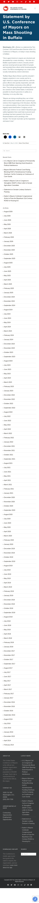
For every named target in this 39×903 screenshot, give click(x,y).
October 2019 (8, 557)
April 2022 (7, 429)
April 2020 (7, 531)
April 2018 (7, 634)
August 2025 (8, 263)
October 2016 (8, 710)
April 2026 (7, 228)
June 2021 (7, 472)
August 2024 (8, 309)
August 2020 (8, 514)
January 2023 (8, 391)
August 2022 (8, 412)
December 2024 (9, 297)
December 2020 (9, 497)
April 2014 (7, 740)
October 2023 (8, 352)
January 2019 (8, 595)
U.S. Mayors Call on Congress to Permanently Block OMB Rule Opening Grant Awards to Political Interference (19, 163)
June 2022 (7, 420)
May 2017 (7, 681)
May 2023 (7, 373)
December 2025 (9, 245)
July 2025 (7, 267)
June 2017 (7, 676)
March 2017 (8, 689)
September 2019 (9, 561)
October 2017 (8, 659)
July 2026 (7, 216)
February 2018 (9, 642)
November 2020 (9, 501)
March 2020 (8, 536)
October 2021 (8, 455)
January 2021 (8, 493)
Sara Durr (6, 143)
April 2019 (7, 583)
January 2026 (8, 241)
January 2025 (8, 292)
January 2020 (8, 544)
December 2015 (9, 736)
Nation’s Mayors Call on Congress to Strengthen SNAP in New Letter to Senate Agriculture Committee (18, 183)
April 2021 (7, 480)
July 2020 (7, 519)
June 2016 (7, 728)
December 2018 (9, 600)
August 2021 (8, 463)
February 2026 (9, 237)
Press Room (25, 143)
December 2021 (9, 446)
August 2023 (8, 361)
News (20, 143)
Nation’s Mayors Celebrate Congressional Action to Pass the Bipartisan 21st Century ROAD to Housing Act (18, 198)
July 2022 (7, 416)
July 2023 (7, 365)
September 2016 (9, 715)
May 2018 (7, 629)
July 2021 (7, 467)
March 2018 (8, 638)
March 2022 (8, 433)
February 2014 (9, 745)
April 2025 (7, 280)
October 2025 (8, 254)
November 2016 (9, 706)
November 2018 (9, 604)
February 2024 (9, 335)
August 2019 (8, 565)
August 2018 (8, 617)
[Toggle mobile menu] (35, 8)
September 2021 (9, 459)
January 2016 (8, 732)
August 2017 (8, 668)
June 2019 (7, 574)
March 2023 (8, 382)
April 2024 (7, 327)
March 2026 (8, 233)
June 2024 (7, 318)
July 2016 (7, 723)
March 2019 (8, 587)
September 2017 (9, 664)
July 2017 (7, 672)
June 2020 (7, 523)
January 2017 (8, 698)
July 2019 (7, 570)
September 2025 (9, 258)
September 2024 (9, 305)
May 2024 (7, 322)
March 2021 (8, 484)
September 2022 (9, 408)
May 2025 (7, 275)
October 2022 (8, 403)
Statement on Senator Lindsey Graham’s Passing (28, 821)
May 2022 (7, 425)
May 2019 (7, 578)
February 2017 (9, 693)
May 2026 (7, 224)
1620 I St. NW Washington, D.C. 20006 (9, 795)
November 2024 (9, 301)
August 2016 (8, 719)
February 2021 (9, 489)
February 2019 (9, 591)
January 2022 (8, 442)
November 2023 (9, 348)
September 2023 (9, 356)
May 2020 (7, 527)
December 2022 (9, 395)
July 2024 (7, 314)
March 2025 (8, 284)
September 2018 (9, 612)
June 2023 (7, 369)
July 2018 (7, 621)
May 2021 (7, 476)
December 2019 (9, 548)
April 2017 (7, 685)
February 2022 (9, 437)
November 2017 (9, 655)
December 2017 (9, 651)
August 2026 (8, 211)
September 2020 (9, 510)
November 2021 (9, 450)
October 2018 (8, 608)
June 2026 (7, 220)
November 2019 (9, 553)
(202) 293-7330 (8, 799)
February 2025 (9, 288)
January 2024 (8, 339)
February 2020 (9, 540)
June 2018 (7, 625)
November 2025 (9, 250)
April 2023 (7, 378)
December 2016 (9, 702)
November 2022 (9, 399)
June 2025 (7, 271)
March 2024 (8, 331)
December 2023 (9, 344)
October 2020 (8, 506)
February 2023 (9, 386)
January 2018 (8, 647)
